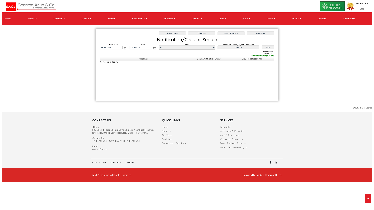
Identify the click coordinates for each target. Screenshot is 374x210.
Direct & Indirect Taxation (233, 143)
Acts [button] (245, 18)
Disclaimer (167, 139)
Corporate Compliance (232, 139)
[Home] (31, 6)
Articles (111, 18)
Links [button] (222, 18)
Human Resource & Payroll (233, 147)
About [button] (31, 18)
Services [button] (58, 18)
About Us (166, 131)
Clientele (86, 18)
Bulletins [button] (168, 18)
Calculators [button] (138, 18)
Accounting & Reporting (232, 131)
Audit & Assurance (229, 135)
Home (8, 18)
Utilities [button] (196, 18)
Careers (322, 18)
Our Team (167, 135)
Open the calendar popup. (125, 48)
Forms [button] (295, 18)
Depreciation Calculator (174, 143)
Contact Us (349, 18)
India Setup (225, 127)
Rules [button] (270, 18)
